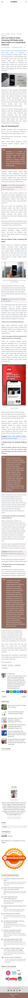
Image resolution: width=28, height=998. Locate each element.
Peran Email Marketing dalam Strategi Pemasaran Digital (16, 712)
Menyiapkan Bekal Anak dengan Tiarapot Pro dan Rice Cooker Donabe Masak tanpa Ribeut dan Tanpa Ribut (17, 741)
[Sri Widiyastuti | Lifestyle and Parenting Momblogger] (14, 1)
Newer (4, 696)
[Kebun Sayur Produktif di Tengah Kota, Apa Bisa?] (4, 707)
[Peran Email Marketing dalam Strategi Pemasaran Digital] (4, 713)
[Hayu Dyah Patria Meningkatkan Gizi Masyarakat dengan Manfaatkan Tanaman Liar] (4, 726)
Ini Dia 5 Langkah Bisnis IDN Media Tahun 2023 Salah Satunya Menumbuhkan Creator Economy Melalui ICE (17, 733)
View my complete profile (14, 817)
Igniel (16, 996)
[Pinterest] (25, 691)
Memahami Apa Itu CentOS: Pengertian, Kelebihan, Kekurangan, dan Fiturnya (13, 553)
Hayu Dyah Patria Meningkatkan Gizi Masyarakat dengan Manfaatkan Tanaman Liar (16, 726)
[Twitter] (11, 691)
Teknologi (5, 668)
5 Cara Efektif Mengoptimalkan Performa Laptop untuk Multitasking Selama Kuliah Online (13, 187)
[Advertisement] (14, 17)
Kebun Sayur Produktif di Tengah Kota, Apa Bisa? (17, 706)
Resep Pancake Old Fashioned (13, 957)
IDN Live (11, 665)
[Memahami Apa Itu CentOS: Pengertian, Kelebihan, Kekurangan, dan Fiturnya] (4, 720)
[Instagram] (17, 991)
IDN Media (10, 327)
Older (24, 696)
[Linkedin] (21, 691)
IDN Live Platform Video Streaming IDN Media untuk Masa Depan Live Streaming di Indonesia (14, 52)
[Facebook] (7, 691)
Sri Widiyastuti (11, 673)
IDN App (24, 255)
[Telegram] (14, 691)
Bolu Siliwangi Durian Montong (12, 913)
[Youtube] (20, 991)
